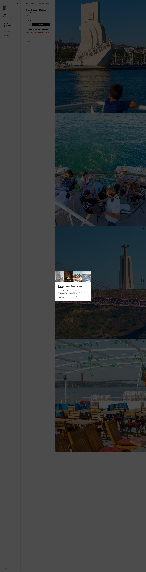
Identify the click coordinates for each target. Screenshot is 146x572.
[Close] (89, 273)
